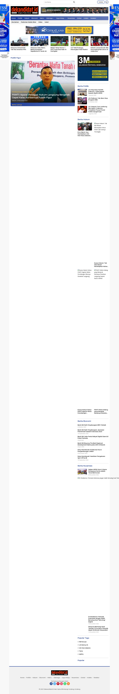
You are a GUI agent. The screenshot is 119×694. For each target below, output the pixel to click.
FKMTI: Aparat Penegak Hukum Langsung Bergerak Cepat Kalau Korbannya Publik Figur (41, 96)
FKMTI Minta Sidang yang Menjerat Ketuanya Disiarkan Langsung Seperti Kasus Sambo (101, 411)
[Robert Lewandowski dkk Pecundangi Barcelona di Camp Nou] (99, 41)
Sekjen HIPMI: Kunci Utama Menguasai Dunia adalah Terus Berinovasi (97, 471)
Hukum (26, 18)
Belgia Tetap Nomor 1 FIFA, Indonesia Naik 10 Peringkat (58, 49)
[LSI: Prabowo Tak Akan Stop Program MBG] (82, 100)
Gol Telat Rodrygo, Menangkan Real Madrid (79, 48)
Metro (42, 18)
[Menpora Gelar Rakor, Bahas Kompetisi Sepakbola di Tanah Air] (39, 41)
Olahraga (49, 18)
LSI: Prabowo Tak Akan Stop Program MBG (98, 99)
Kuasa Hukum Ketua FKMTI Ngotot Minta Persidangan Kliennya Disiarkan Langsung (84, 411)
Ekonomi (35, 18)
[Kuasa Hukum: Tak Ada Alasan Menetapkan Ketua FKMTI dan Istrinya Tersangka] (101, 191)
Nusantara (71, 18)
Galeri (47, 22)
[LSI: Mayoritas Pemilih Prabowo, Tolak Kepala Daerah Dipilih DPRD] (82, 92)
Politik (20, 18)
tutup (7, 5)
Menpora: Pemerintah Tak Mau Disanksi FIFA (18, 48)
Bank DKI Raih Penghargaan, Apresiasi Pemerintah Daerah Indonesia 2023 (91, 430)
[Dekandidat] (25, 10)
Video (40, 22)
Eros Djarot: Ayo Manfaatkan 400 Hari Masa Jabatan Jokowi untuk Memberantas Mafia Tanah (84, 133)
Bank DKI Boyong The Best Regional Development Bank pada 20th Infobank (91, 444)
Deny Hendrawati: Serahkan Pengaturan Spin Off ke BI (91, 457)
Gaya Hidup (60, 18)
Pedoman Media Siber (28, 22)
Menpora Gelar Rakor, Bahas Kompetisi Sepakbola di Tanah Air (39, 49)
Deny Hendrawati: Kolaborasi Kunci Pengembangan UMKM (90, 450)
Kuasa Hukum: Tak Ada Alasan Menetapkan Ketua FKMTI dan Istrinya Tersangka (100, 264)
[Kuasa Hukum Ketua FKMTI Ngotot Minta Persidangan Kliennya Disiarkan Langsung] (85, 338)
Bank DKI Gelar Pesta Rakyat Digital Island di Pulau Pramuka (93, 437)
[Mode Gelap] (106, 2)
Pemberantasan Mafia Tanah (22, 92)
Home (14, 18)
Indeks (101, 2)
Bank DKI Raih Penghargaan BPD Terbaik (92, 425)
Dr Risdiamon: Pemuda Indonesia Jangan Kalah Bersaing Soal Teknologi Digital (96, 619)
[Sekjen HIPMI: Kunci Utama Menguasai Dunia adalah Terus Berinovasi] (82, 472)
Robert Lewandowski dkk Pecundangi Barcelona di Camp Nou (99, 49)
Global (79, 18)
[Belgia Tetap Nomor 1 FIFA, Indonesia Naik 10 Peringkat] (59, 41)
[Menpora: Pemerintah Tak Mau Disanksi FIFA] (19, 41)
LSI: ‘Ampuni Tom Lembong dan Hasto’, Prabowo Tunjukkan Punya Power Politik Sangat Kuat (97, 109)
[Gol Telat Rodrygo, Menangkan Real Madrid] (79, 41)
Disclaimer (15, 22)
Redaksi (93, 18)
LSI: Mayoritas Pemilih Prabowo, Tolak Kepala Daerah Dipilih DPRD (96, 91)
